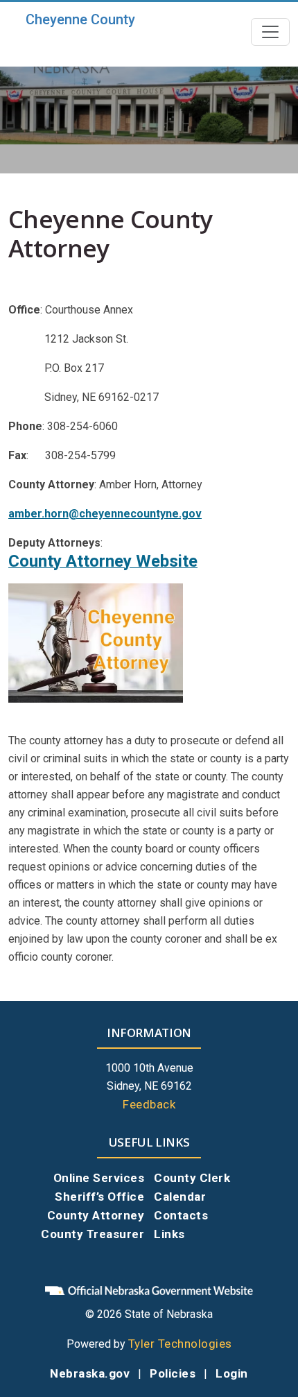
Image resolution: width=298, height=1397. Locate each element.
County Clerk (192, 1178)
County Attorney (96, 1215)
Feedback (149, 1104)
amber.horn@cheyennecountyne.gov (105, 513)
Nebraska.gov (90, 1373)
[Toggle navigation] (270, 32)
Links (169, 1234)
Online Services (99, 1178)
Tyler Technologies (180, 1344)
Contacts (181, 1215)
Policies (172, 1373)
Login (232, 1373)
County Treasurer (92, 1234)
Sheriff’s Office (99, 1196)
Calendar (180, 1196)
